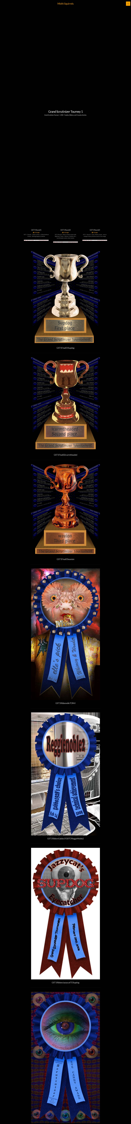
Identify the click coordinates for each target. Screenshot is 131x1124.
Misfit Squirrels (65, 3)
